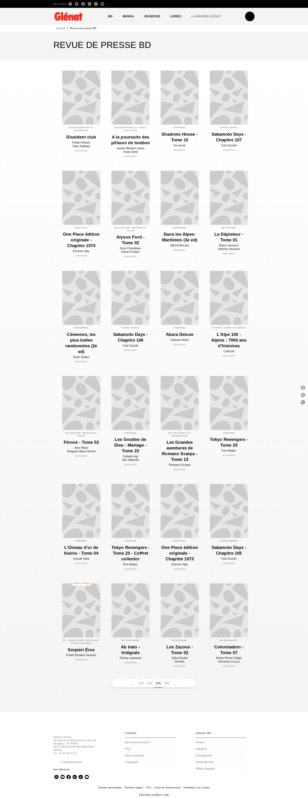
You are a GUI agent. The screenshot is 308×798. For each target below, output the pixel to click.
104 (149, 683)
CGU (148, 787)
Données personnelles (110, 787)
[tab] (110, 16)
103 (141, 683)
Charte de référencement (167, 787)
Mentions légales (134, 787)
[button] (204, 4)
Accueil (60, 28)
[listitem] (70, 4)
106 (166, 683)
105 (158, 683)
